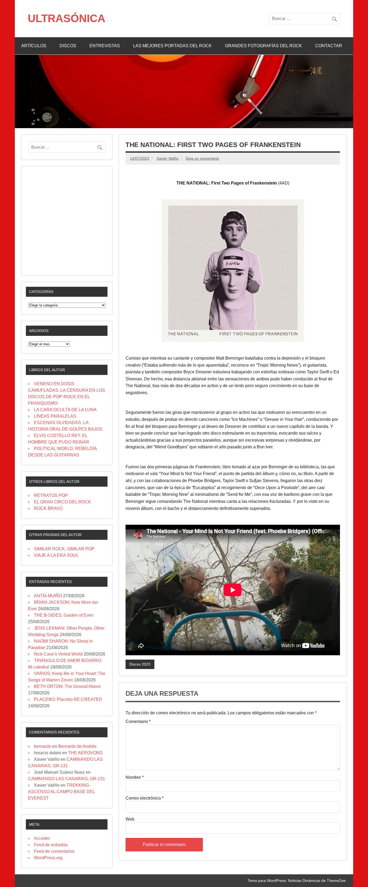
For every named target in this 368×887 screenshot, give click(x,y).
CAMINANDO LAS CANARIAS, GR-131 (66, 778)
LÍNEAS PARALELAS (55, 416)
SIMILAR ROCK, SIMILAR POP (64, 549)
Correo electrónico (145, 798)
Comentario (138, 721)
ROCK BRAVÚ (48, 508)
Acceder (42, 838)
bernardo (42, 746)
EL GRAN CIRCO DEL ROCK (62, 502)
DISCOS (68, 45)
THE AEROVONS (85, 752)
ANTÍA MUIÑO (48, 595)
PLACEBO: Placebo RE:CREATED (68, 699)
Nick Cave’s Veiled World (58, 654)
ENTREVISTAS (104, 45)
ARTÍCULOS (33, 45)
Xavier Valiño (168, 158)
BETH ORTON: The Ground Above (67, 686)
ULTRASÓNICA (66, 18)
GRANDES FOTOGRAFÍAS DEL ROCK (263, 45)
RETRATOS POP (51, 495)
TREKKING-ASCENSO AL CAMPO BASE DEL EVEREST (61, 791)
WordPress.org (48, 857)
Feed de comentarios (54, 851)
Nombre (135, 777)
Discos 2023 (139, 664)
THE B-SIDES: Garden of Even (63, 615)
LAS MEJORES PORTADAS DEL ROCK (172, 45)
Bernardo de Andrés (77, 746)
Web (130, 819)
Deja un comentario (202, 158)
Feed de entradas (51, 844)
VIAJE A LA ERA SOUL (56, 555)
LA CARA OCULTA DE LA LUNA (65, 409)
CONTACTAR (328, 45)
